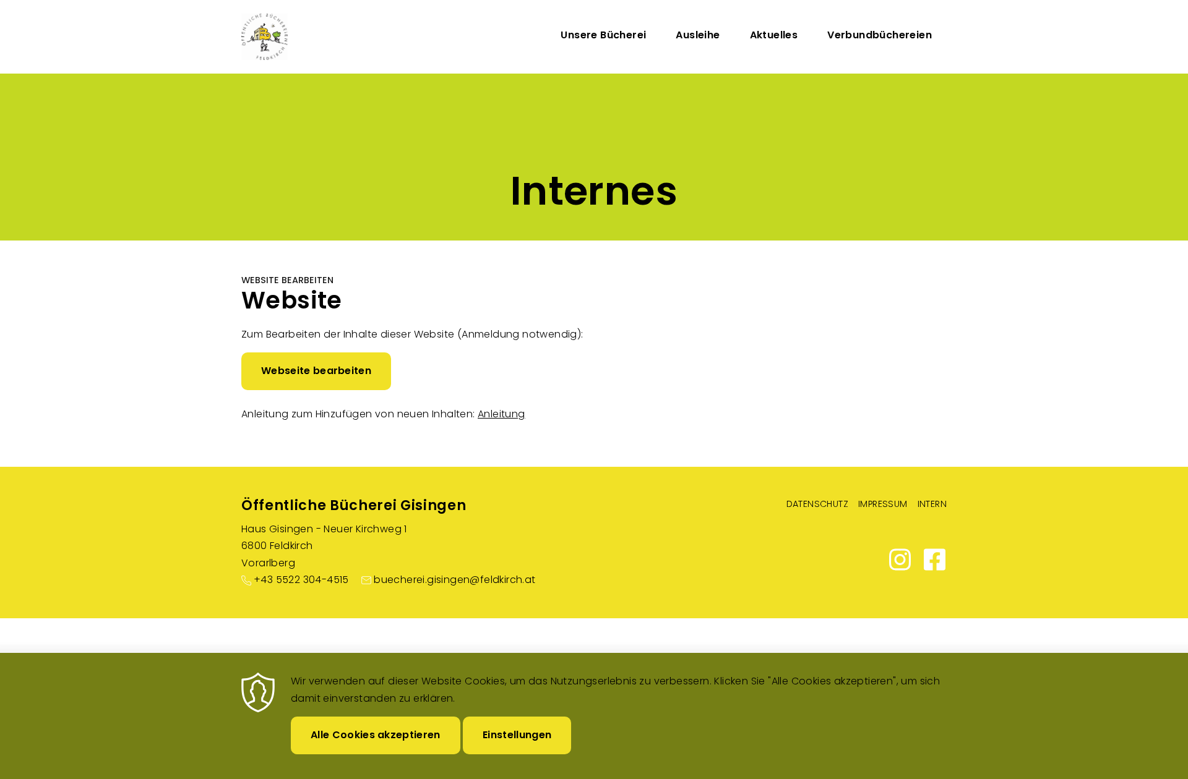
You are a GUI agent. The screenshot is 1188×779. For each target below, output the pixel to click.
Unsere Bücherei (603, 35)
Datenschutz (817, 504)
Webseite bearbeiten (316, 371)
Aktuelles (774, 35)
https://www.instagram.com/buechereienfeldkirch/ (899, 559)
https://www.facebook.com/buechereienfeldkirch (934, 559)
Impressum (883, 504)
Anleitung (501, 414)
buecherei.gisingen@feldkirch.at (454, 580)
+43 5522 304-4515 (301, 580)
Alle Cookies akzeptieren (376, 735)
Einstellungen (517, 735)
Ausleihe (698, 35)
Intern (932, 504)
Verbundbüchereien (879, 35)
